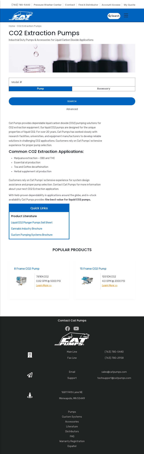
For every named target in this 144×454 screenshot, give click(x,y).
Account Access (111, 4)
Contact (70, 4)
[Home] (21, 15)
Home (12, 26)
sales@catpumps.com (114, 371)
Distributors (72, 431)
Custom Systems (72, 416)
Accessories (72, 421)
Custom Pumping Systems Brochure (32, 234)
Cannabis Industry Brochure (26, 228)
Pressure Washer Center (47, 4)
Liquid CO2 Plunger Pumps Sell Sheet (32, 222)
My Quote (129, 4)
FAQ (72, 436)
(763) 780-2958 (114, 357)
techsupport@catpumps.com (114, 378)
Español (72, 446)
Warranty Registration (72, 441)
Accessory (103, 88)
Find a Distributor (88, 4)
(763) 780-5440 (20, 4)
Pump (40, 88)
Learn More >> (19, 285)
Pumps (72, 411)
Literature (72, 426)
